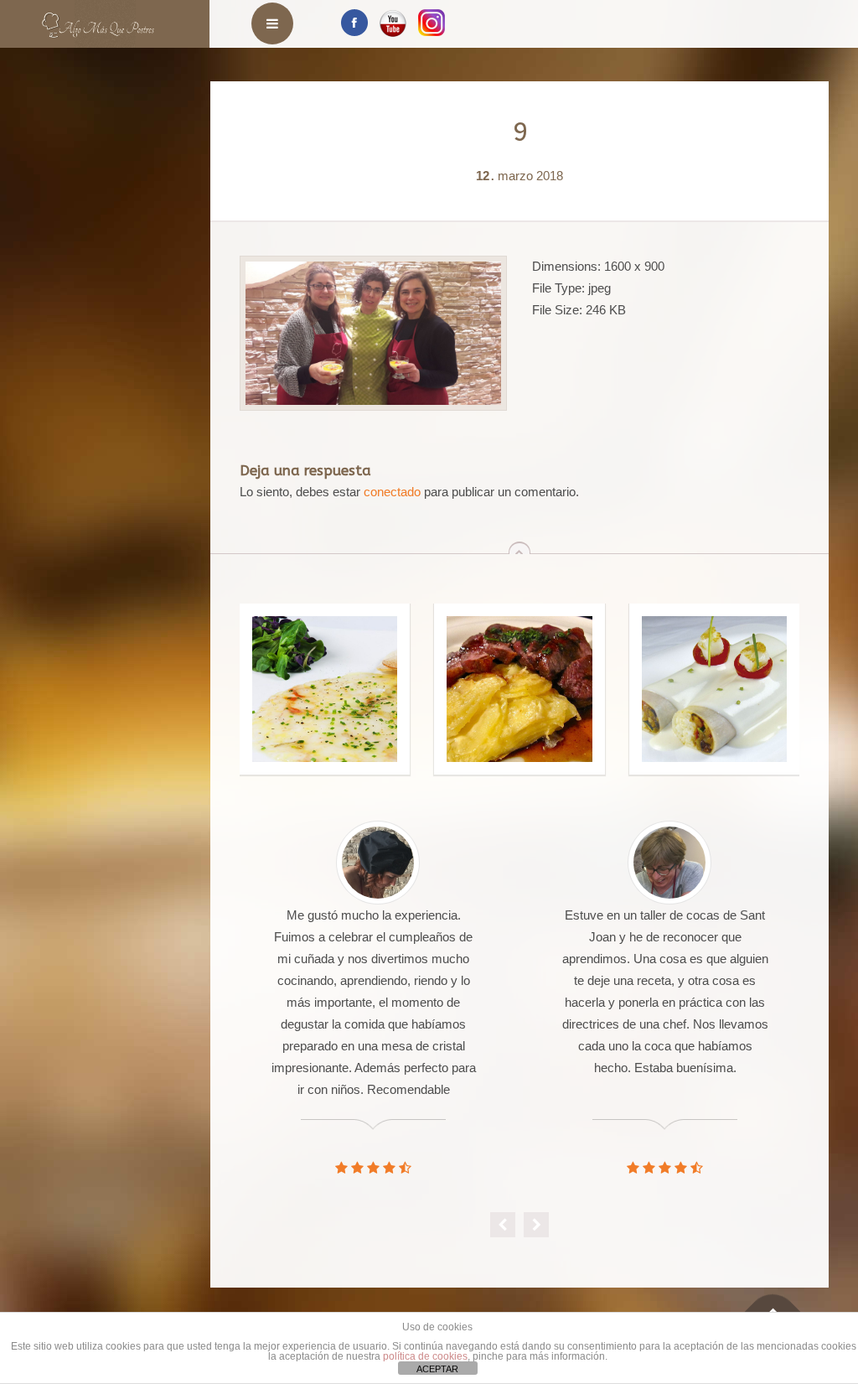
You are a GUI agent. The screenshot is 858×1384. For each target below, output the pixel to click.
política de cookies (425, 1356)
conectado (392, 492)
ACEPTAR (437, 1369)
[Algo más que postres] (98, 18)
